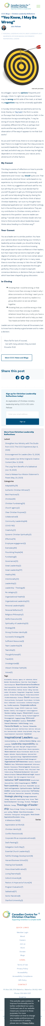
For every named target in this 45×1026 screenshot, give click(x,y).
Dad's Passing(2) (11, 842)
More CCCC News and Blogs (16, 358)
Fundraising (8, 729)
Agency (21, 679)
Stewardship (28, 793)
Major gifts (22, 746)
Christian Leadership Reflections (23, 14)
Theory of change (14, 809)
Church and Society (10, 700)
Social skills (30, 786)
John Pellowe (16, 27)
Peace (13, 764)
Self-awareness (22, 780)
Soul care (37, 786)
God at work (15, 729)
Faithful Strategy (24, 723)
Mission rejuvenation (33, 749)
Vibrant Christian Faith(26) (15, 668)
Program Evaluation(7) (14, 887)
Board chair (24, 682)
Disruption (36, 713)
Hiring (34, 731)
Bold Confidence (12, 690)
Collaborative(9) (11, 517)
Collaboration (12, 702)
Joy (17, 741)
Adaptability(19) (11, 485)
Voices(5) (9, 672)
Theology (13, 805)
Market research (9, 749)
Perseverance (14, 767)
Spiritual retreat (25, 791)
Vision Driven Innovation (26, 812)
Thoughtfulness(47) (13, 654)
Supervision (13, 799)
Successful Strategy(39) (14, 637)
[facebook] (17, 377)
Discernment (29, 36)
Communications (20, 702)
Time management (30, 809)
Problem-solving (9, 772)
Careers (22, 940)
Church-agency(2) (12, 508)
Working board (16, 814)
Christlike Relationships (11, 697)
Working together (25, 814)
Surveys (32, 799)
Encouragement (9, 718)
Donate (22, 951)
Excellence (23, 721)
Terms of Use (22, 965)
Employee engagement (33, 715)
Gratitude (19, 731)
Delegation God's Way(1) (14, 847)
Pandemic (31, 762)
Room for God (31, 777)
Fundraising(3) (10, 557)
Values (15, 812)
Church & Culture (34, 697)
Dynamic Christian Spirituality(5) (18, 534)
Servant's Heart (35, 780)
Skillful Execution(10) (13, 619)
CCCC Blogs (5, 14)
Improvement (19, 734)
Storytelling (35, 793)
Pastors (8, 764)
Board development (10, 684)
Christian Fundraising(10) (15, 503)
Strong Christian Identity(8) (16, 632)
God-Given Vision (23, 729)
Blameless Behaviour (15, 682)
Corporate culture (28, 705)
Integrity (35, 738)
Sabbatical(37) (11, 891)
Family (31, 723)
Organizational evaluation (29, 756)
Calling (30, 690)
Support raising (21, 799)
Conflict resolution (13, 705)
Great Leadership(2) (13, 566)
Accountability (8, 679)
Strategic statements (30, 796)
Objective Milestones (21, 754)
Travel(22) (9, 659)
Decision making (18, 36)
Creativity (12, 710)
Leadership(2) (10, 583)
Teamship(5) (10, 650)
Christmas (20, 697)
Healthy (22, 34)
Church (27, 697)
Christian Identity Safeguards (17, 695)
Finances (25, 726)
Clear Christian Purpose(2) (15, 512)
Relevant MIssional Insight (25, 774)
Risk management (21, 777)
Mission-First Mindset (23, 751)
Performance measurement (23, 764)
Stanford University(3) (14, 900)
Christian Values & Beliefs (32, 695)
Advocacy (15, 679)
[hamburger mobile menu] (38, 6)
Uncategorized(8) (12, 663)
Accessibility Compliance (22, 976)
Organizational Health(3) (15, 597)
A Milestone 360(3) (12, 820)
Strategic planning (13, 796)
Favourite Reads (12, 726)
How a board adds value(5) (15, 869)
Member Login (22, 932)
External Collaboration (11, 723)
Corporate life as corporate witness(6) (20, 838)
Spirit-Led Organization (12, 788)
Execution (31, 721)
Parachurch (37, 762)
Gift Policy (22, 980)
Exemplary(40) (11, 548)
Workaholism (8, 814)
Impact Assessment (10, 734)
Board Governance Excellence (27, 684)
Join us (22, 944)
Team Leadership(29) (13, 646)
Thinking (22, 809)
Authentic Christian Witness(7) (17, 490)
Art (24, 679)
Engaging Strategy (20, 718)
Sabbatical (9, 780)
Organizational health (10, 759)
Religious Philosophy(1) (14, 614)
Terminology (20, 802)
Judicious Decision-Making (27, 741)
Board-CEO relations (22, 687)
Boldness (19, 690)
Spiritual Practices (16, 791)
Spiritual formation (26, 788)
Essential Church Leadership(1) (17, 851)
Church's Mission (28, 700)
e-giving (24, 715)
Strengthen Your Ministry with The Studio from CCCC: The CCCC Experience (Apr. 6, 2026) (21, 446)
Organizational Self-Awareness (16, 762)
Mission (16, 749)
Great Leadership (31, 34)
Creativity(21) (10, 530)
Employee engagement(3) (15, 543)
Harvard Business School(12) (16, 860)
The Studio (27, 802)
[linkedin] (27, 377)
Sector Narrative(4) (12, 896)
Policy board (32, 769)
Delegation (19, 713)
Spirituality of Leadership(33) (16, 623)
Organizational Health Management (26, 759)
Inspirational (28, 734)
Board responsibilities (10, 687)
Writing (22, 817)
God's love (31, 729)
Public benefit (34, 772)
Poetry (26, 769)
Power (38, 769)
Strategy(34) (10, 628)
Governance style (12, 731)
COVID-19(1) (10, 525)
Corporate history (9, 708)
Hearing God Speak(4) (13, 865)
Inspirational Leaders (11, 39)
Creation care (28, 708)
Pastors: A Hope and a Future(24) (18, 882)
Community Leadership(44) (16, 521)
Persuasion (21, 769)
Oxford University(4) (13, 878)
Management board (31, 746)
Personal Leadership (11, 34)
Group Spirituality (27, 731)
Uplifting (10, 812)
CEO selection (12, 692)
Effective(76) (10, 539)
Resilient (10, 777)
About (22, 936)
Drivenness (18, 715)
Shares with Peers (9, 783)
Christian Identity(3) (13, 829)
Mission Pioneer (23, 749)
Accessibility (23, 972)
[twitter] (22, 377)
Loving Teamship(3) (13, 874)
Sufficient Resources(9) (14, 641)
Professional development (22, 772)
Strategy (7, 799)
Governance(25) (11, 561)
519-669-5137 (25, 993)
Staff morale (11, 793)
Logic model (15, 746)
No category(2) (11, 592)
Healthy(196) (10, 574)
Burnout (25, 690)
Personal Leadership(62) (14, 605)
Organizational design (15, 756)
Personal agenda (24, 767)
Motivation (12, 754)
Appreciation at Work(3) (14, 825)
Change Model (21, 692)
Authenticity (29, 679)
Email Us (22, 997)
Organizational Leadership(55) (17, 601)
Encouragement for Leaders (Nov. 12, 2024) (22, 454)
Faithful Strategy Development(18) (19, 856)
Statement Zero (20, 793)
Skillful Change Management (22, 783)
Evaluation (16, 721)
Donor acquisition (10, 715)
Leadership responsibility (23, 744)
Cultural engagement (31, 710)
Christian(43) (10, 499)
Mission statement (10, 751)
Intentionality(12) (12, 579)
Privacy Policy (22, 969)
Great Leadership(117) (13, 570)
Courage (17, 708)
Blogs (22, 955)
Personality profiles (13, 769)
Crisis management (21, 710)
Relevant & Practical (10, 774)
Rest (15, 777)
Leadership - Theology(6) (15, 588)
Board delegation (32, 682)
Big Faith (18, 112)
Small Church (22, 786)
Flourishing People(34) (14, 552)
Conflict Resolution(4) (14, 833)
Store (22, 948)
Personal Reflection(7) (14, 610)
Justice (39, 741)
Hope (38, 731)
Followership (33, 726)
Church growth (19, 700)
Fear (21, 726)
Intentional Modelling (10, 741)
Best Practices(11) (12, 494)
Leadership (7, 744)
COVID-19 (22, 708)
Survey (27, 799)
